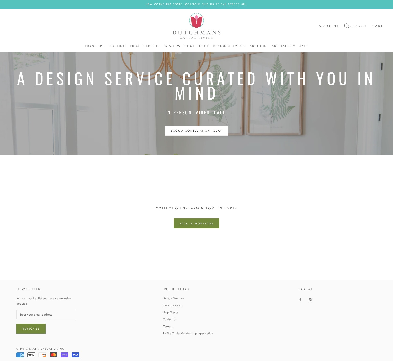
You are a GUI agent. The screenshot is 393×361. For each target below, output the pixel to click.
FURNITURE (94, 46)
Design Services (173, 298)
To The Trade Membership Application (188, 333)
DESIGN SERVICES (229, 46)
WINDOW (172, 46)
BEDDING (152, 46)
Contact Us (170, 319)
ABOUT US (259, 46)
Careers (168, 326)
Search (358, 26)
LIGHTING (117, 46)
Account (329, 26)
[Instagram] (310, 299)
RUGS (135, 46)
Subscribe (31, 329)
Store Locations (173, 305)
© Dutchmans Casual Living (40, 349)
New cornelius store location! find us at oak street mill (196, 4)
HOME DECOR (197, 46)
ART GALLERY (283, 46)
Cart (377, 26)
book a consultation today (196, 131)
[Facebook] (300, 299)
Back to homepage (196, 223)
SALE (303, 46)
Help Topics (170, 312)
